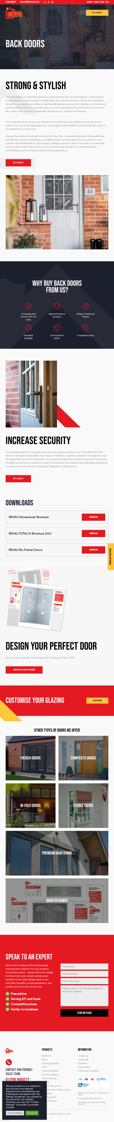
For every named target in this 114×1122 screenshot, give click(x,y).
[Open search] (78, 12)
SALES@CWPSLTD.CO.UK (29, 2)
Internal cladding (50, 1071)
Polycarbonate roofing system (56, 1089)
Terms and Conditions (88, 1071)
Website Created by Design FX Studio (56, 1114)
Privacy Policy (84, 1067)
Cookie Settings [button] (15, 1113)
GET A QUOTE (18, 478)
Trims (44, 1067)
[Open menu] (83, 13)
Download (93, 517)
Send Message (84, 1013)
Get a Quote (97, 12)
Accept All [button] (32, 1113)
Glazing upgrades (50, 1063)
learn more (97, 700)
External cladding (50, 1074)
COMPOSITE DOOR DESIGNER (24, 669)
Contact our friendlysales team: (19, 1071)
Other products (49, 1101)
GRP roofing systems (52, 1086)
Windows (46, 1056)
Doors (45, 1059)
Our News (82, 1063)
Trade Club (83, 1059)
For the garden (49, 1097)
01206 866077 (11, 2)
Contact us (83, 1056)
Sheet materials (49, 1078)
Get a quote (18, 162)
